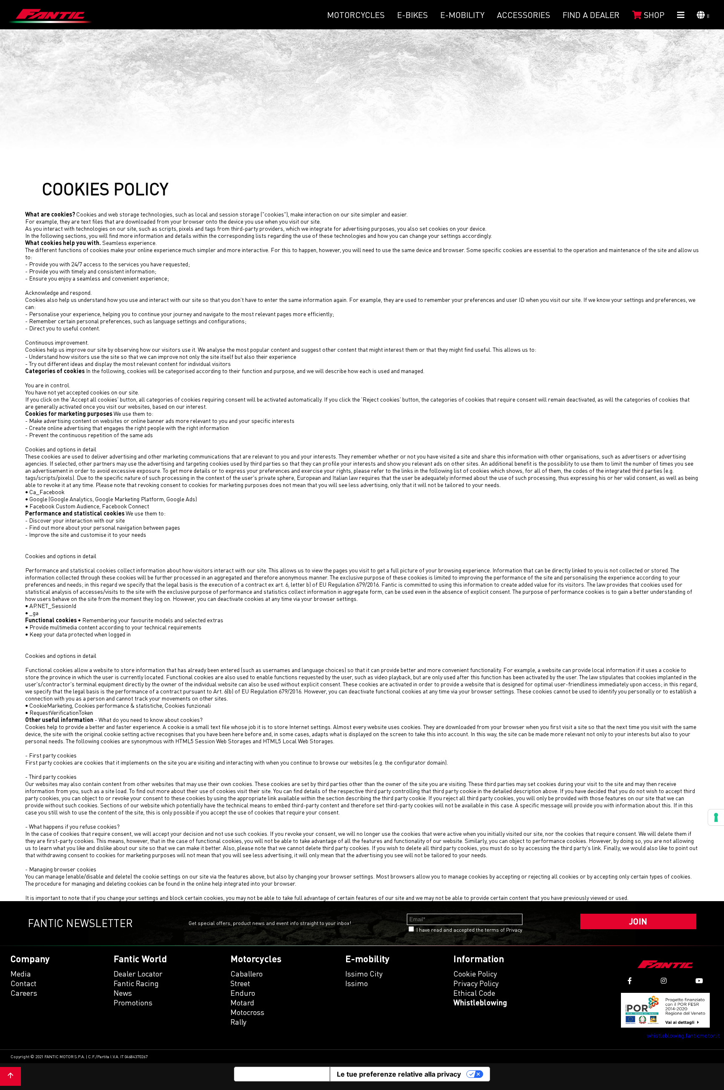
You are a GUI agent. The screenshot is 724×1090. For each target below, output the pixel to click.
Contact (23, 983)
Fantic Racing (136, 983)
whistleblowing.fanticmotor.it (683, 1035)
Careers (23, 992)
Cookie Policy (475, 973)
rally (238, 1021)
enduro (242, 992)
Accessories (523, 15)
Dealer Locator (138, 973)
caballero (246, 973)
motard (242, 1002)
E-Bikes (412, 15)
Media (20, 973)
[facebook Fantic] (630, 980)
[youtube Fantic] (699, 980)
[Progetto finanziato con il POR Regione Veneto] (665, 1010)
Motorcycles (356, 15)
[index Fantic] (50, 14)
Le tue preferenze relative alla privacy (399, 1074)
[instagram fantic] (664, 980)
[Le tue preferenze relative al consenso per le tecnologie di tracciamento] (716, 817)
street (240, 983)
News (123, 992)
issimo (356, 983)
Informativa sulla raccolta (282, 1074)
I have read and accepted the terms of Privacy (469, 930)
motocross (247, 1012)
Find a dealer (591, 15)
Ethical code (474, 992)
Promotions (133, 1002)
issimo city (364, 973)
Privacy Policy (476, 983)
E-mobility (462, 15)
